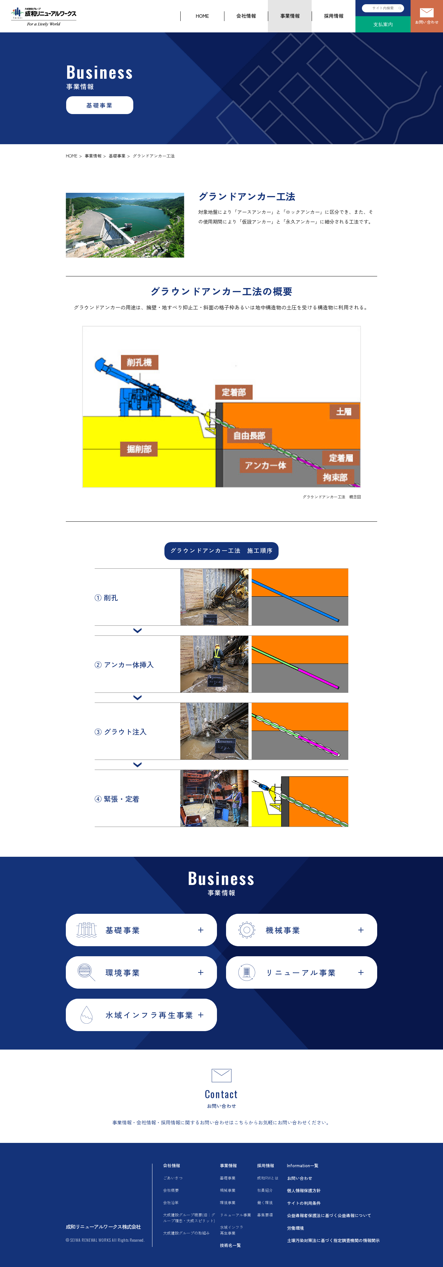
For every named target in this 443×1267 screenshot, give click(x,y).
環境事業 (227, 1202)
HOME (202, 15)
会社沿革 (171, 1202)
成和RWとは (268, 1177)
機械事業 (227, 1190)
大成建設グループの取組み (186, 1233)
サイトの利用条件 (304, 1203)
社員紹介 (265, 1190)
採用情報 (333, 15)
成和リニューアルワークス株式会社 (103, 1226)
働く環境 (265, 1202)
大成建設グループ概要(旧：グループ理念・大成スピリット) (189, 1217)
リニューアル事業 (235, 1214)
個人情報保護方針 (304, 1190)
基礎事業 (117, 156)
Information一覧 (302, 1165)
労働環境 (295, 1228)
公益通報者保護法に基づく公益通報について (329, 1215)
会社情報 (246, 15)
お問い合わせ (426, 22)
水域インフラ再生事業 (231, 1230)
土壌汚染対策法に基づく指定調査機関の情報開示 (333, 1240)
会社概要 (171, 1190)
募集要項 (265, 1214)
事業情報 (290, 15)
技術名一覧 (230, 1245)
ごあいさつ (173, 1177)
